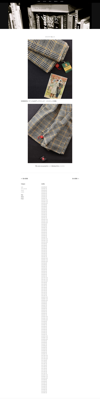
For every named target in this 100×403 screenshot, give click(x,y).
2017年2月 (44, 371)
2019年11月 (44, 318)
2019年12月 (44, 316)
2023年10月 (44, 242)
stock (49, 166)
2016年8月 (44, 381)
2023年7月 (44, 247)
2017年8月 (44, 362)
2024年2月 (44, 235)
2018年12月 (44, 336)
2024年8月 (44, 226)
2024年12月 (44, 219)
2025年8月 (44, 206)
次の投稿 (75, 178)
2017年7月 (44, 363)
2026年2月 (44, 197)
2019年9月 (44, 321)
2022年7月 (44, 266)
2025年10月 (44, 203)
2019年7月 (44, 325)
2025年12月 (44, 200)
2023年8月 (44, 245)
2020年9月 (44, 302)
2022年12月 (44, 258)
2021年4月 (44, 290)
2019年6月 (44, 326)
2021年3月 (44, 292)
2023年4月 (44, 252)
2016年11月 (44, 376)
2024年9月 (44, 224)
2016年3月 (44, 389)
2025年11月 (44, 201)
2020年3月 (44, 312)
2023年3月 (44, 253)
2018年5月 (44, 347)
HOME (39, 1)
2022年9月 (44, 263)
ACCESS (44, 1)
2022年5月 (44, 269)
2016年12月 (44, 375)
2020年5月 (44, 308)
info (22, 187)
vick (54, 37)
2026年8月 (44, 187)
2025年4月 (44, 213)
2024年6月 (44, 229)
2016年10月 (44, 378)
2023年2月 (44, 255)
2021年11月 (44, 279)
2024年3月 (44, 234)
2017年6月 (44, 365)
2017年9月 (44, 360)
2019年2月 (44, 333)
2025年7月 (44, 208)
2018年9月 (44, 341)
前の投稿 (24, 178)
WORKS (61, 1)
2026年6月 (44, 190)
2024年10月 (44, 222)
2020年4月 (44, 310)
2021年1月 (44, 295)
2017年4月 (44, 368)
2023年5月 (44, 250)
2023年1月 (44, 256)
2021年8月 (44, 284)
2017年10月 (44, 359)
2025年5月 (44, 211)
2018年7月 (44, 344)
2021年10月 (44, 281)
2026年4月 (44, 193)
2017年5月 (44, 367)
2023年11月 (44, 240)
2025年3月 (44, 214)
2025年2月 (44, 216)
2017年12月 (44, 355)
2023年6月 (44, 248)
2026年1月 (44, 198)
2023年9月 (44, 244)
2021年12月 (44, 278)
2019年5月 (44, 328)
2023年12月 (44, 239)
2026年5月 (44, 192)
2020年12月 (44, 297)
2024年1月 (44, 237)
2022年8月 (44, 265)
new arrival (24, 188)
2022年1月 (44, 276)
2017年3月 (44, 370)
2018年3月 (44, 350)
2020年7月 (44, 305)
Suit (22, 195)
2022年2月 (44, 274)
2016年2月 (44, 391)
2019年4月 (44, 329)
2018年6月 (44, 346)
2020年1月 (44, 315)
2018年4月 (44, 349)
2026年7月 (44, 188)
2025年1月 (44, 218)
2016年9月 (44, 380)
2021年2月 (44, 294)
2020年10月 (44, 300)
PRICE (50, 1)
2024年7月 (44, 227)
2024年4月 (44, 232)
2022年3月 (44, 273)
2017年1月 (44, 373)
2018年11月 (44, 337)
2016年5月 (44, 386)
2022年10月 (44, 261)
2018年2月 (44, 352)
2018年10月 (44, 339)
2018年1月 (44, 354)
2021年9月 (44, 282)
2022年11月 (44, 260)
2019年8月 (44, 323)
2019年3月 (44, 331)
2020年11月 (44, 299)
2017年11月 (44, 357)
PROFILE (55, 1)
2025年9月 (44, 205)
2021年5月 (44, 289)
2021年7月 (44, 286)
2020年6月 (44, 307)
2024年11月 (44, 221)
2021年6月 (44, 287)
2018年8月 (44, 342)
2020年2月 (44, 313)
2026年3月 (44, 195)
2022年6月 (44, 268)
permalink (61, 166)
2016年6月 (44, 384)
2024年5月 (44, 231)
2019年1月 (44, 334)
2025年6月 (44, 210)
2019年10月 (44, 320)
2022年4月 (44, 271)
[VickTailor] (50, 22)
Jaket (22, 197)
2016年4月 (44, 388)
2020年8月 (44, 303)
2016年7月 (44, 383)
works (22, 192)
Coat (22, 198)
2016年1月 (44, 393)
